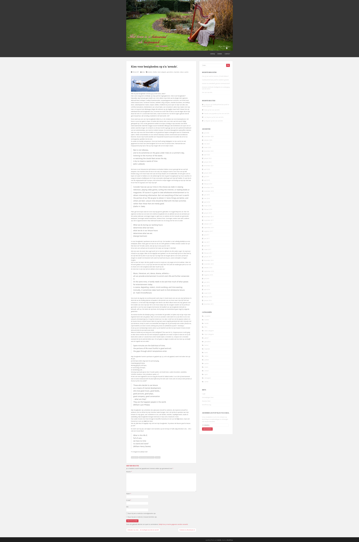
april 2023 (207, 155)
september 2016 (209, 271)
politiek (206, 360)
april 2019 (207, 180)
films (205, 327)
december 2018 (209, 187)
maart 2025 (207, 147)
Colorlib (219, 540)
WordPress (230, 540)
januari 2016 (208, 300)
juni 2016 (207, 282)
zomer (206, 382)
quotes (186, 72)
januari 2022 (208, 162)
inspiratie (176, 72)
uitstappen (207, 378)
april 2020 (207, 169)
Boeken (220, 54)
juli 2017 (206, 235)
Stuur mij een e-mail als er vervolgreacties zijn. (142, 513)
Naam (128, 493)
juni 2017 (207, 238)
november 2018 (209, 191)
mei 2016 (207, 286)
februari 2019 (208, 184)
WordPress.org (206, 405)
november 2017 (209, 220)
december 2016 (209, 260)
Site (127, 507)
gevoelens (170, 72)
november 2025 (209, 136)
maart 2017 (207, 249)
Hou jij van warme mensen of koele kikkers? (215, 76)
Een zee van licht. (207, 92)
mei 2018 (207, 198)
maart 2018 (207, 206)
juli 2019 (206, 176)
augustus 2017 (208, 231)
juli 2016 (206, 278)
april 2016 (207, 289)
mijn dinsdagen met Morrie (147, 457)
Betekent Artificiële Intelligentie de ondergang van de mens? (216, 88)
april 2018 (207, 202)
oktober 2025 (208, 140)
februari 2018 (208, 209)
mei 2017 (207, 242)
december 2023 (209, 151)
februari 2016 (208, 297)
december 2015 (209, 304)
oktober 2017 (208, 224)
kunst (206, 352)
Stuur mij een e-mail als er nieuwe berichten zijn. (142, 517)
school (206, 371)
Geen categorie (162, 72)
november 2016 (209, 264)
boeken (150, 72)
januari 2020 (208, 173)
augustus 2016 (208, 275)
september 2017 (209, 227)
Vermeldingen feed (207, 397)
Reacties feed (206, 401)
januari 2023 (208, 158)
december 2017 (209, 216)
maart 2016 (207, 293)
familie (155, 72)
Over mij (212, 54)
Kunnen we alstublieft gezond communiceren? (216, 83)
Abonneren (207, 429)
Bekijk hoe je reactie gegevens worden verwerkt (173, 524)
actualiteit (207, 316)
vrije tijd (158, 457)
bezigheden (135, 457)
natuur (182, 72)
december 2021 (209, 166)
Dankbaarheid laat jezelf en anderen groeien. (215, 80)
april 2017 (207, 246)
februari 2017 (208, 253)
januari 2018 (208, 213)
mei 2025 (207, 144)
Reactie (129, 472)
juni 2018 (207, 195)
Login (203, 394)
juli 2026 (206, 133)
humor (206, 345)
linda (143, 72)
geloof (206, 338)
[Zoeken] (228, 65)
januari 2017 (208, 257)
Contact (227, 54)
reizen (206, 367)
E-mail (128, 500)
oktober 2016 (208, 267)
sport (206, 374)
